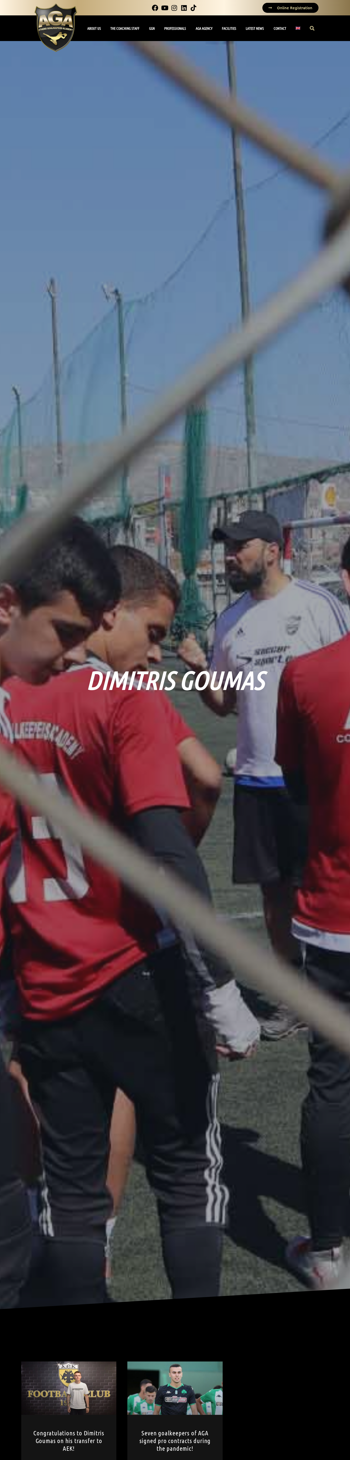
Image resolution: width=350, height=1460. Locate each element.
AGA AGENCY (204, 28)
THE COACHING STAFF (124, 28)
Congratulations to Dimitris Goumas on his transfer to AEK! (68, 1440)
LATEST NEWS (255, 28)
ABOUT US (94, 28)
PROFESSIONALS (175, 28)
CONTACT (280, 28)
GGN (152, 28)
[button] (312, 28)
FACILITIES (229, 28)
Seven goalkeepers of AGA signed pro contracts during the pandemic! (175, 1440)
